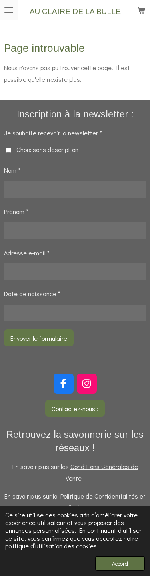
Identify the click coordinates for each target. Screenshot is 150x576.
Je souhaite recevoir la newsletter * (53, 133)
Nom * (12, 170)
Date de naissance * (32, 293)
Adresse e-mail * (27, 253)
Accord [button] (120, 563)
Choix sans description (47, 149)
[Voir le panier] (141, 10)
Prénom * (16, 211)
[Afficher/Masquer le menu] (9, 10)
